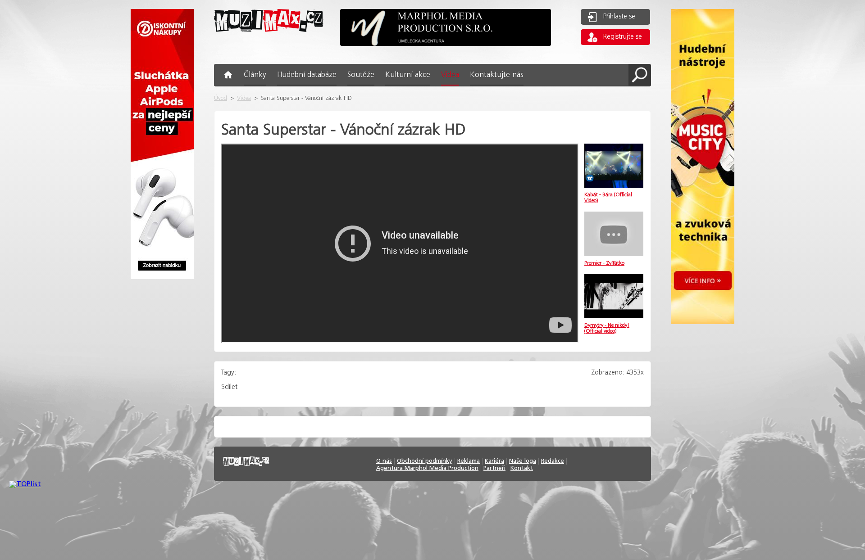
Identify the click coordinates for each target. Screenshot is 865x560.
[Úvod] (269, 39)
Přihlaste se (619, 17)
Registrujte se (622, 37)
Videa (244, 98)
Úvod (220, 98)
